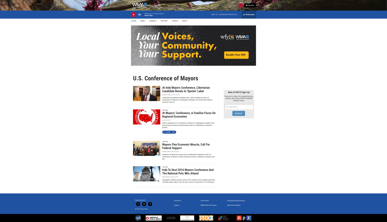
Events (175, 21)
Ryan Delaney (166, 177)
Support (164, 21)
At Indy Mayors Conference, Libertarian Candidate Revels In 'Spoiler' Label (186, 89)
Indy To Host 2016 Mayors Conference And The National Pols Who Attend (188, 171)
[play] (133, 14)
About (184, 21)
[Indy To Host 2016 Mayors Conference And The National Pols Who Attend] (146, 173)
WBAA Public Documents (209, 205)
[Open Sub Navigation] (138, 21)
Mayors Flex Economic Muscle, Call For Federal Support (186, 146)
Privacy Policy (144, 209)
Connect (152, 21)
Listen (133, 21)
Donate (251, 5)
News (143, 21)
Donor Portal (205, 200)
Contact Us (177, 200)
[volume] (139, 14)
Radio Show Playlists (233, 205)
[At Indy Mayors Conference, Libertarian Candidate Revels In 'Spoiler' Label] (146, 93)
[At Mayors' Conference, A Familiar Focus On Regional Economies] (146, 116)
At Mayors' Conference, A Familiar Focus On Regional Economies (189, 114)
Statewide (165, 110)
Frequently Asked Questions (236, 200)
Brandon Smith (166, 95)
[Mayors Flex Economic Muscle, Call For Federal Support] (146, 148)
